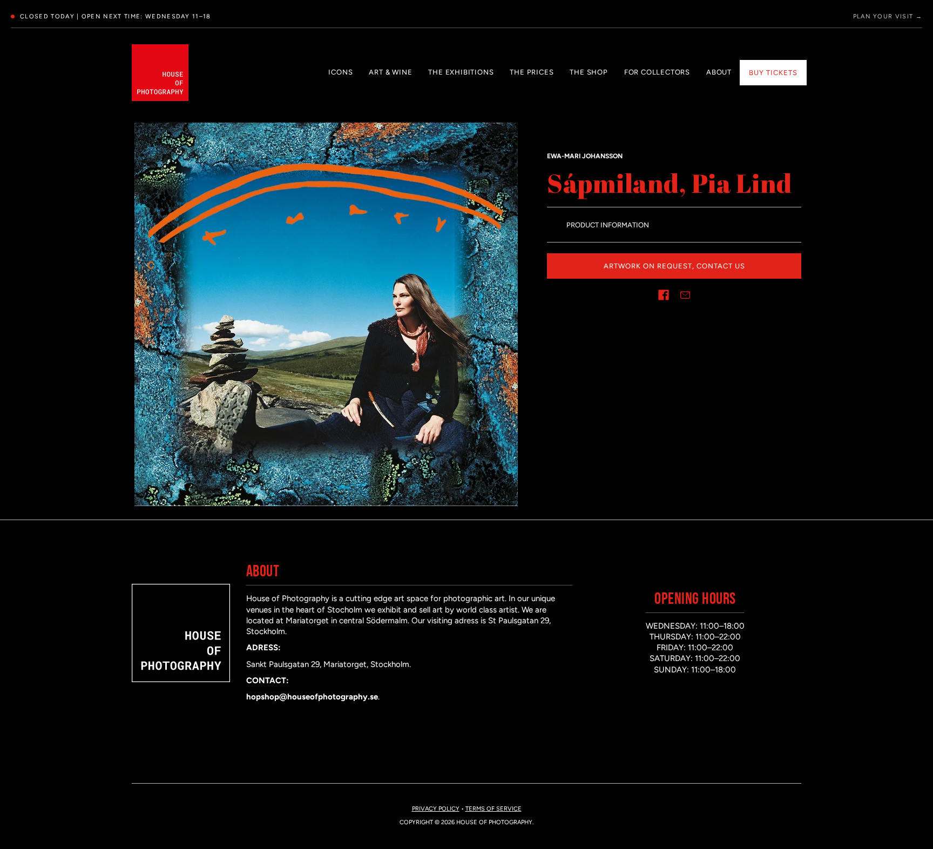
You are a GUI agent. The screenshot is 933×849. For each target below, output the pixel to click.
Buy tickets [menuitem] (773, 73)
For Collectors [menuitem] (657, 72)
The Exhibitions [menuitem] (460, 72)
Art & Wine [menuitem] (390, 72)
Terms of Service (493, 808)
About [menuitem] (719, 72)
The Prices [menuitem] (531, 72)
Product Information (607, 225)
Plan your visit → (887, 16)
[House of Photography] (160, 72)
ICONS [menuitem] (340, 72)
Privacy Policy (435, 808)
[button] (663, 294)
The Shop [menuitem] (588, 72)
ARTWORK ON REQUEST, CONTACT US (674, 266)
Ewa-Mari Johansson (585, 156)
